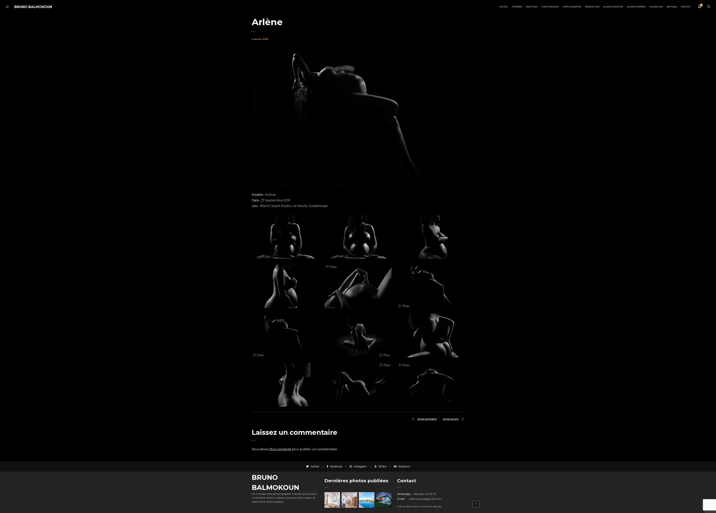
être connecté (280, 449)
